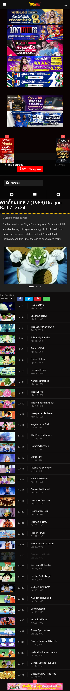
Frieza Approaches (40, 630)
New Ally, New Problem (42, 543)
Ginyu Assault (38, 608)
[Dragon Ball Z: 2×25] (58, 194)
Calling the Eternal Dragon (44, 652)
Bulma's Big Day (39, 522)
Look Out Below (39, 316)
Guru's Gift (36, 457)
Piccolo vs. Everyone (41, 467)
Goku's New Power (40, 587)
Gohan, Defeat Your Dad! (43, 663)
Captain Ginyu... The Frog (43, 673)
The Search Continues (42, 326)
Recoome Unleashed (41, 565)
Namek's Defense (40, 381)
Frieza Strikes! (38, 359)
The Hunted (37, 391)
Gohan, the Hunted (40, 489)
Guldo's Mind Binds (40, 554)
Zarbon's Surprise (40, 446)
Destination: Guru (40, 511)
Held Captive (37, 305)
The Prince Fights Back (42, 402)
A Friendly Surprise (40, 337)
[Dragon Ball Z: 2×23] (11, 194)
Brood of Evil (37, 348)
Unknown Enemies (40, 500)
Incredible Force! (39, 619)
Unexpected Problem (42, 413)
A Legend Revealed (41, 598)
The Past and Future (41, 435)
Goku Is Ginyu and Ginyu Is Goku (45, 641)
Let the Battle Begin (41, 576)
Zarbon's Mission (39, 478)
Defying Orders (38, 370)
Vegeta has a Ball (40, 424)
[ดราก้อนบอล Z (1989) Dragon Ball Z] (34, 194)
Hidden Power (38, 533)
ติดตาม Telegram (30, 169)
